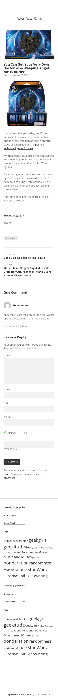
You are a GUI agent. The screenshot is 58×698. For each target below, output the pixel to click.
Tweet (7, 223)
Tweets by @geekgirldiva (14, 507)
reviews (9, 570)
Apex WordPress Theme (19, 694)
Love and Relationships (24, 552)
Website (7, 417)
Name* (7, 389)
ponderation (16, 563)
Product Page (11, 215)
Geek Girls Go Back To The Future (24, 257)
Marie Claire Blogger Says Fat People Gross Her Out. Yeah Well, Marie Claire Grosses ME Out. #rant (27, 271)
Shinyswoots (20, 305)
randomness (40, 563)
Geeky (29, 547)
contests (8, 540)
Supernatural (14, 575)
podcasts (35, 558)
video (30, 575)
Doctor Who (10, 238)
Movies (43, 552)
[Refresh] (25, 432)
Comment (8, 355)
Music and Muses (18, 557)
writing (41, 575)
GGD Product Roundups (43, 548)
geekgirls (37, 540)
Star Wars (37, 569)
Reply (24, 326)
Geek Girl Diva (29, 19)
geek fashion (20, 541)
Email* (6, 403)
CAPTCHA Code (10, 449)
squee (21, 569)
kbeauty (7, 553)
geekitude (14, 547)
